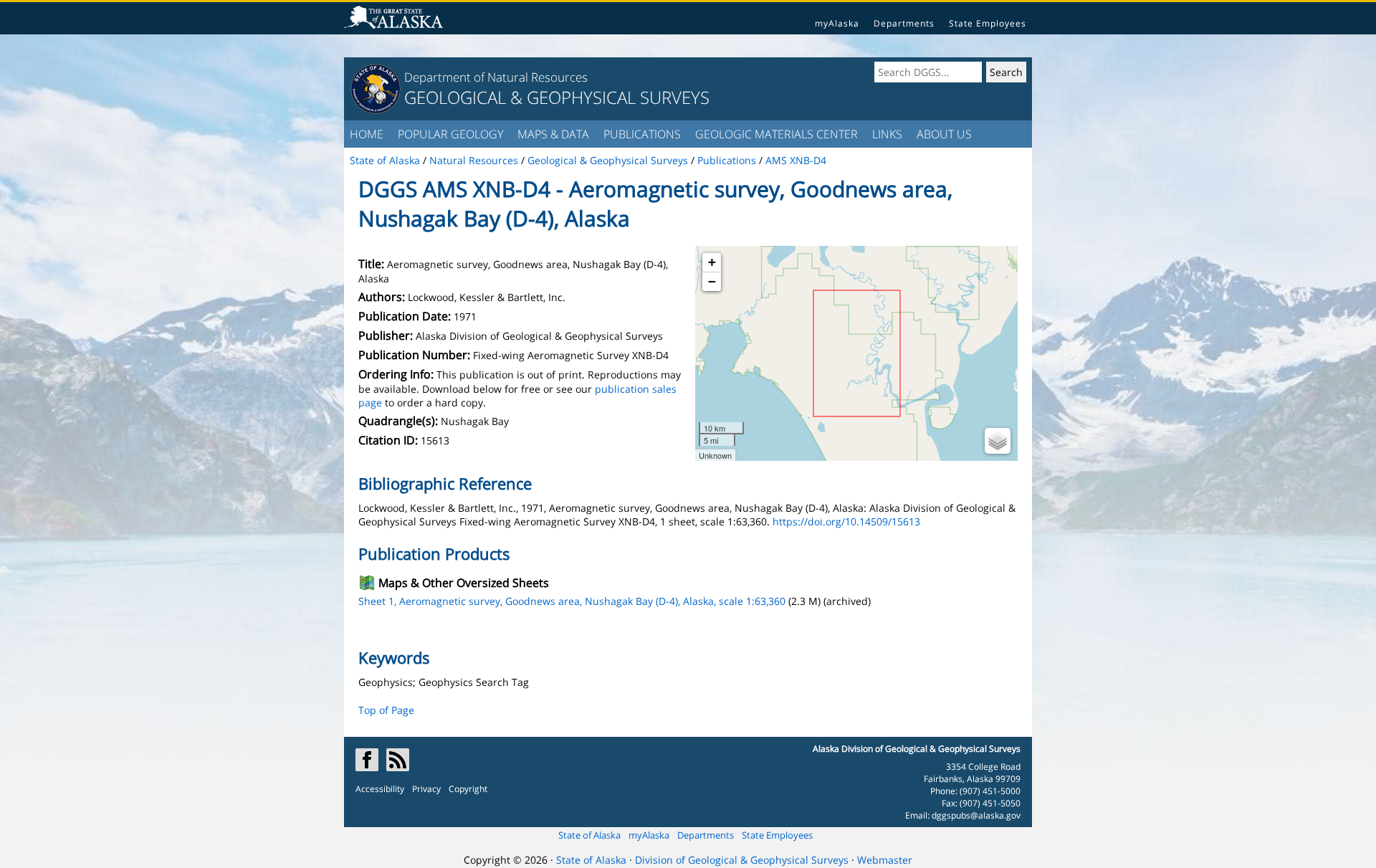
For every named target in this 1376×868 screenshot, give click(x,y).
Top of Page (386, 710)
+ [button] (712, 262)
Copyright (468, 789)
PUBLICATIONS (642, 134)
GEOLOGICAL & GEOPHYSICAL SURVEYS (557, 97)
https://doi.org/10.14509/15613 (846, 521)
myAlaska (837, 23)
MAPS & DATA (553, 134)
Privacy (426, 789)
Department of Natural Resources (496, 77)
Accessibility (379, 789)
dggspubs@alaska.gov (976, 815)
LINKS (887, 134)
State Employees (987, 23)
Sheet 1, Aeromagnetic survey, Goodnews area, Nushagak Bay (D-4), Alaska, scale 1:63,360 (571, 601)
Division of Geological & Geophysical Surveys (742, 860)
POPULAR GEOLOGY (450, 134)
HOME (366, 134)
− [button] (712, 281)
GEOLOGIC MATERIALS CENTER (776, 134)
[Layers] (997, 441)
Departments (904, 23)
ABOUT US (944, 134)
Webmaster (884, 860)
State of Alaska (589, 835)
